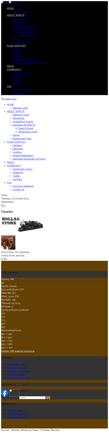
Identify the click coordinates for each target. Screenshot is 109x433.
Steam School (25, 32)
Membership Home (17, 417)
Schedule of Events (22, 25)
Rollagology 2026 (27, 35)
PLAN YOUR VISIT (16, 45)
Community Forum (22, 73)
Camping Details (15, 374)
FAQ (9, 86)
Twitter (16, 79)
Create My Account (17, 414)
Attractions (18, 22)
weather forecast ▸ (17, 351)
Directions (17, 52)
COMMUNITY (14, 69)
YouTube (17, 83)
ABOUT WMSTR (15, 15)
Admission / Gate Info (18, 371)
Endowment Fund (21, 42)
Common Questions (23, 90)
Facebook (17, 76)
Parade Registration (22, 59)
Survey (16, 39)
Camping (17, 49)
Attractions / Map (16, 364)
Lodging (16, 56)
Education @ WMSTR (23, 28)
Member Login (20, 11)
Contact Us (18, 93)
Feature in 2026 (20, 18)
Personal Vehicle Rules (19, 378)
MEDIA (10, 66)
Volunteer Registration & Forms (29, 62)
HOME (10, 8)
